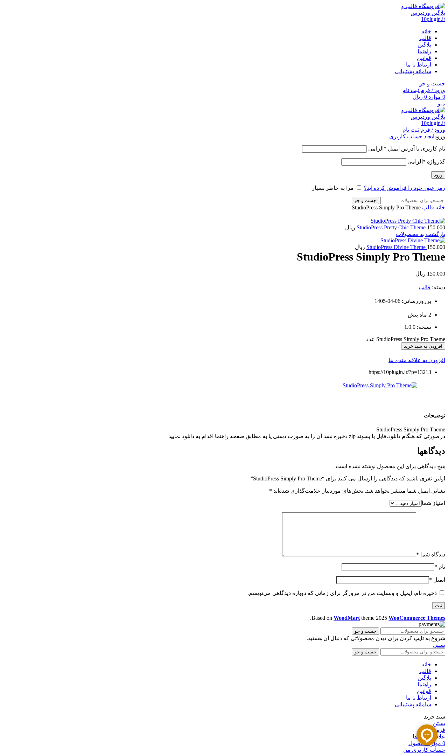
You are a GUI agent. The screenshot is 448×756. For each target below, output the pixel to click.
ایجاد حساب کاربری (411, 136)
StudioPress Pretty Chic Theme (392, 227)
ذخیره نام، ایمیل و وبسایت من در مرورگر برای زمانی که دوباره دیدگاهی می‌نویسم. (342, 593)
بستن (439, 645)
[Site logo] (419, 19)
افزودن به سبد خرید (423, 346)
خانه (439, 207)
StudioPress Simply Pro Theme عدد (405, 339)
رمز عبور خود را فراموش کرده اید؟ (404, 188)
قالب (427, 207)
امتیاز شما (433, 503)
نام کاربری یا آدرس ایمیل (406, 149)
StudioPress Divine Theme (396, 247)
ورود (438, 175)
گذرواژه (426, 162)
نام (439, 567)
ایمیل (437, 580)
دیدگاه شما (430, 554)
